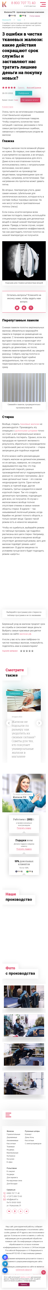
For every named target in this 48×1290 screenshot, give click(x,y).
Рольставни (12, 1168)
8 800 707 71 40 (23, 3)
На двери (10, 1174)
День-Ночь (29, 1137)
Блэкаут (28, 1134)
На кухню (10, 1159)
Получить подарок (24, 849)
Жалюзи (10, 1131)
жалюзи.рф (25, 634)
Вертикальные (12, 1153)
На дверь (10, 1150)
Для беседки (12, 1184)
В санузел (11, 1171)
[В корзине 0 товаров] (43, 1272)
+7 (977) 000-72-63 (30, 6)
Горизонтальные (13, 1134)
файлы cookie (26, 1277)
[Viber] (31, 308)
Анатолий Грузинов (34, 87)
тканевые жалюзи (29, 424)
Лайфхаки (23, 93)
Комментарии (7, 107)
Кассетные (11, 1144)
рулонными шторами (26, 430)
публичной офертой (24, 1270)
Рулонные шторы (32, 1131)
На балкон (11, 1156)
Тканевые (11, 1147)
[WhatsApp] (17, 308)
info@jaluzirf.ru (12, 1199)
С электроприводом (33, 1144)
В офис (10, 1162)
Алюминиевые (12, 1140)
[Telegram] (24, 308)
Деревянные (12, 1137)
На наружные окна (14, 1181)
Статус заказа (35, 16)
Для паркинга (12, 1177)
